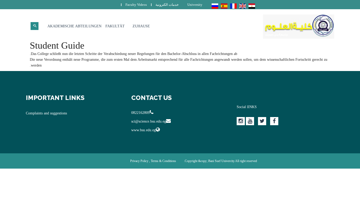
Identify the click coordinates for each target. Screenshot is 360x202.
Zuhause (141, 26)
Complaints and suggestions (46, 113)
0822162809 (140, 113)
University (194, 5)
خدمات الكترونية (167, 5)
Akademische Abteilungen (74, 26)
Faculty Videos (136, 5)
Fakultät (115, 26)
